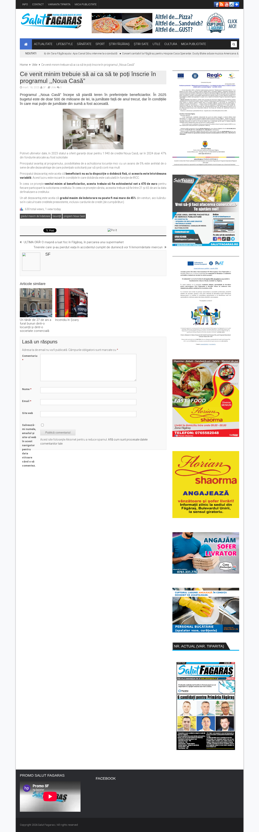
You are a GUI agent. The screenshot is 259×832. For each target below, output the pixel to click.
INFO (25, 4)
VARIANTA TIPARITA (59, 4)
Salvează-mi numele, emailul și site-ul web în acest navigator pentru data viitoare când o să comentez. (29, 445)
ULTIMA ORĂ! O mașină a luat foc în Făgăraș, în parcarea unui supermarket (74, 242)
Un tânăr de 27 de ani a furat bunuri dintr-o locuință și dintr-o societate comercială (35, 325)
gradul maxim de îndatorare (35, 216)
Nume (26, 389)
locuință (57, 216)
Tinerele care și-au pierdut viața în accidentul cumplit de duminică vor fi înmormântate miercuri (98, 247)
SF (44, 87)
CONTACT (38, 4)
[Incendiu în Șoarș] (71, 303)
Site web (27, 413)
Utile (34, 64)
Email (26, 401)
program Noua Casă (74, 216)
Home (24, 64)
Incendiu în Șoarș (67, 320)
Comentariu (29, 357)
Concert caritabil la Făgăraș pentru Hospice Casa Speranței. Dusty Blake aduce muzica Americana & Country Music (180, 53)
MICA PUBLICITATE (86, 4)
